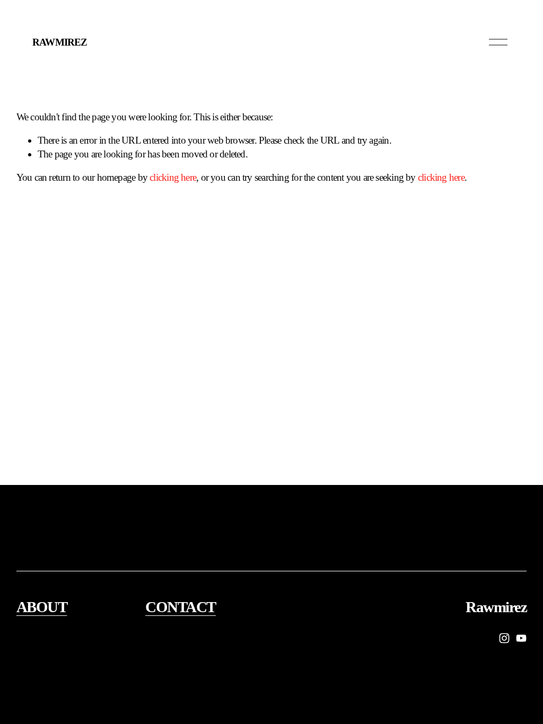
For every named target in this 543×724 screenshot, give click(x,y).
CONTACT (180, 607)
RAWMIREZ (59, 42)
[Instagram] (504, 638)
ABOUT (41, 607)
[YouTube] (521, 638)
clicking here (173, 177)
